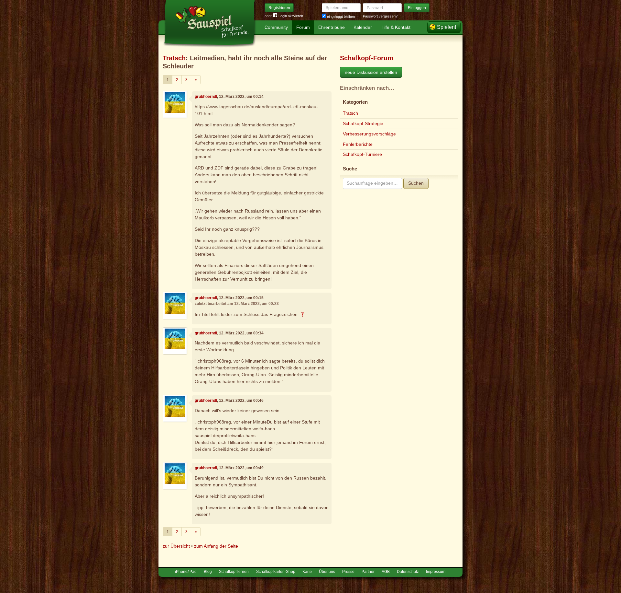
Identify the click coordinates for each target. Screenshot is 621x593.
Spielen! (446, 27)
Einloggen (417, 8)
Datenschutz (408, 571)
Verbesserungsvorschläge (369, 133)
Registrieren (279, 8)
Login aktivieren (290, 16)
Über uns (327, 571)
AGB (386, 571)
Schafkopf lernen (234, 571)
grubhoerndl (206, 96)
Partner (368, 571)
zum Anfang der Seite (216, 546)
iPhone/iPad (186, 571)
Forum (303, 27)
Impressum (435, 571)
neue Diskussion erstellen (371, 72)
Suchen (416, 183)
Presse (348, 571)
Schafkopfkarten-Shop (275, 571)
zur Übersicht (176, 546)
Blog (208, 571)
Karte (307, 571)
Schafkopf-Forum (366, 58)
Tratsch (174, 58)
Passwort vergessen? (380, 16)
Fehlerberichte (358, 144)
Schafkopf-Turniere (362, 154)
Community (276, 27)
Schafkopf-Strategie (363, 123)
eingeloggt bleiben (340, 16)
